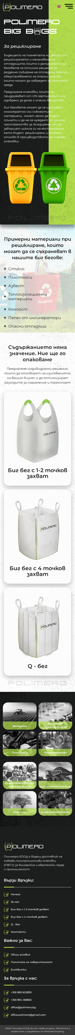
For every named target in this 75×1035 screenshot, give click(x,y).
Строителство (55, 752)
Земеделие (19, 725)
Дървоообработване (55, 812)
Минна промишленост (55, 786)
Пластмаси (20, 752)
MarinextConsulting (54, 1031)
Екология (19, 812)
